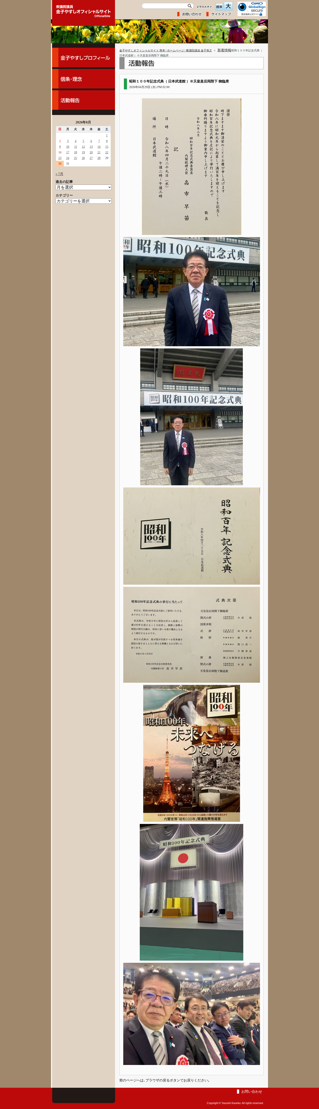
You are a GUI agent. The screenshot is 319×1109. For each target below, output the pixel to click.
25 (75, 158)
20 (91, 152)
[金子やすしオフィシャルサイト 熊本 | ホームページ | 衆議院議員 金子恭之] (83, 10)
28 (98, 158)
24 (67, 158)
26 (83, 158)
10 (67, 146)
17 (67, 152)
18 (75, 152)
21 (98, 152)
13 (91, 146)
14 (98, 146)
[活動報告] (83, 100)
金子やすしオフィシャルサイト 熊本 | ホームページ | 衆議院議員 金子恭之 (165, 50)
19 (83, 152)
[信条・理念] (83, 79)
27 (91, 158)
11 (75, 146)
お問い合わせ (251, 1091)
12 (83, 146)
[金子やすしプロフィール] (83, 57)
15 (106, 146)
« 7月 (59, 174)
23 (59, 158)
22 (106, 152)
